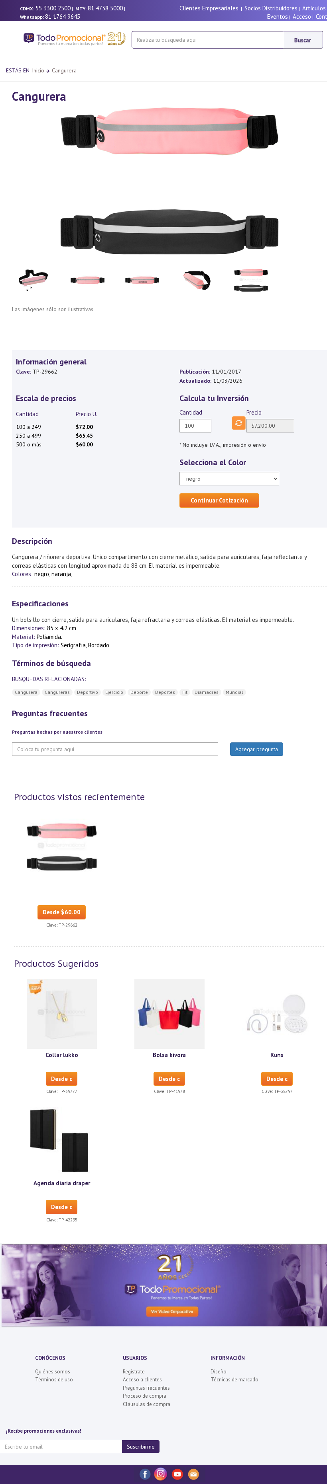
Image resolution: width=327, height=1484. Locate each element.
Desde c (61, 1079)
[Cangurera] (62, 846)
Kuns (277, 1055)
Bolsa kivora (169, 1055)
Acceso (302, 16)
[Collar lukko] (62, 1013)
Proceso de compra (144, 1395)
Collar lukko (61, 1055)
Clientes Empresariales (208, 8)
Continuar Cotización (219, 500)
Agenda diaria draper (61, 1183)
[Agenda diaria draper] (62, 1141)
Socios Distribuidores (270, 8)
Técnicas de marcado (234, 1379)
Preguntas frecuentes (146, 1388)
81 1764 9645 (62, 16)
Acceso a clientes (142, 1379)
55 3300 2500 (53, 8)
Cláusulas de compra (146, 1404)
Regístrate (134, 1371)
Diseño (219, 1371)
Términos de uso (54, 1379)
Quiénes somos (52, 1371)
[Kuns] (277, 1013)
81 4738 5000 (105, 8)
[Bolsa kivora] (169, 1013)
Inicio (38, 70)
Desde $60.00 (62, 912)
